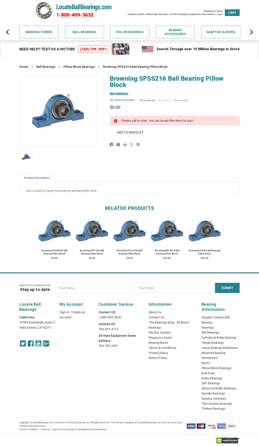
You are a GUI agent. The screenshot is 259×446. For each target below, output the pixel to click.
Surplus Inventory (214, 398)
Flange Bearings (213, 343)
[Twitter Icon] (22, 343)
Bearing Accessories (175, 32)
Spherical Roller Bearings (219, 388)
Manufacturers (39, 32)
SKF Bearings (211, 383)
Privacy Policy (158, 353)
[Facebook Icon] (30, 343)
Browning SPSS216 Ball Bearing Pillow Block (135, 67)
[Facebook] (111, 144)
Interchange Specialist (157, 14)
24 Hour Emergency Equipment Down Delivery (192, 14)
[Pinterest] (138, 144)
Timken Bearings (213, 408)
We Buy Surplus (160, 332)
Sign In (64, 312)
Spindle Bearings (213, 393)
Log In (220, 14)
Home (23, 67)
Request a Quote (136, 14)
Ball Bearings (84, 32)
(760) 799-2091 (93, 49)
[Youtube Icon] (38, 343)
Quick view (54, 227)
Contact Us (156, 317)
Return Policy (158, 358)
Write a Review (181, 100)
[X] (131, 144)
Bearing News (158, 343)
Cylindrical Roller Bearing (219, 337)
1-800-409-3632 (75, 15)
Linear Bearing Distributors (220, 348)
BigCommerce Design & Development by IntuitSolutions (80, 429)
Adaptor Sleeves (220, 32)
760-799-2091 (108, 346)
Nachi (206, 363)
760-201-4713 (108, 329)
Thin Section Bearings (217, 403)
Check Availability (54, 234)
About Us (155, 312)
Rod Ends (208, 373)
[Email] (118, 144)
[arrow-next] (251, 32)
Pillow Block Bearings (79, 67)
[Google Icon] (46, 343)
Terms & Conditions (162, 348)
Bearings (208, 327)
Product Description (37, 177)
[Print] (125, 144)
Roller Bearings (130, 32)
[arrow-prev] (7, 32)
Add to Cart (167, 234)
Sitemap (46, 429)
